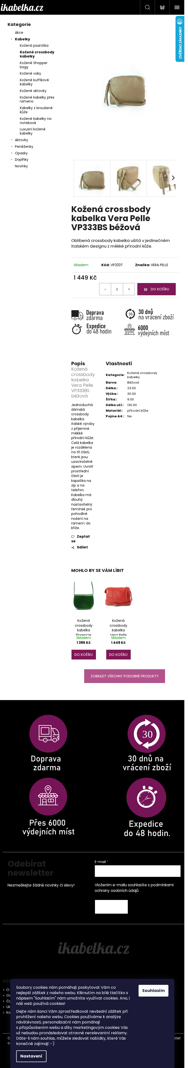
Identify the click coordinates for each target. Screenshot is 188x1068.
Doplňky (21, 159)
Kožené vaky (30, 73)
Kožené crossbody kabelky (37, 54)
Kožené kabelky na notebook (35, 120)
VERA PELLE (159, 264)
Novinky (21, 166)
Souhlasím (153, 990)
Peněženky (24, 146)
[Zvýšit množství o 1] (129, 289)
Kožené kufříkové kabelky (34, 82)
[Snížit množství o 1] (105, 289)
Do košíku (160, 289)
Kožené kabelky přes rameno (37, 99)
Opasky (21, 153)
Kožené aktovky (33, 90)
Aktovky (21, 139)
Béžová (133, 382)
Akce (19, 32)
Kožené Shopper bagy (33, 64)
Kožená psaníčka (34, 45)
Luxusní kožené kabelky (33, 131)
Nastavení (31, 1056)
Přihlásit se (111, 906)
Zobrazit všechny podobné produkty (125, 676)
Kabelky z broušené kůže (36, 109)
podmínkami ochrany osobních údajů (134, 887)
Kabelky (22, 39)
